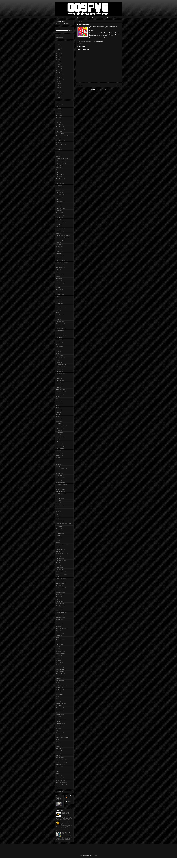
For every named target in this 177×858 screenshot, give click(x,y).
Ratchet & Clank (59, 549)
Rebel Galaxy (59, 551)
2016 (59, 63)
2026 (59, 44)
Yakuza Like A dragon (61, 782)
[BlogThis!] (98, 41)
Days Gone (58, 217)
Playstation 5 (59, 531)
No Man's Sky (59, 498)
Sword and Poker (60, 651)
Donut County (59, 255)
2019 (59, 57)
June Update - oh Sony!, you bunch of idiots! (59, 798)
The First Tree (59, 664)
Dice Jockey (58, 244)
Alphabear (58, 120)
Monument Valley (60, 482)
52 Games (58, 108)
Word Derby (58, 748)
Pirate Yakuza (59, 520)
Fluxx (57, 305)
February (59, 92)
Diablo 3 (58, 242)
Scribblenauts (59, 580)
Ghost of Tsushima (60, 337)
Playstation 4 (59, 528)
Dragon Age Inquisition (61, 260)
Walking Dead (59, 732)
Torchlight (58, 696)
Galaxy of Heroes (60, 323)
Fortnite (58, 310)
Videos (57, 728)
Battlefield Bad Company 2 (62, 158)
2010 (59, 97)
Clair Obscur (59, 185)
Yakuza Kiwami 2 (60, 780)
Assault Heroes (59, 138)
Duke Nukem (59, 274)
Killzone (58, 412)
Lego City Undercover (61, 425)
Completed (58, 192)
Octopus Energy (59, 37)
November (59, 76)
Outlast (57, 502)
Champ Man (59, 183)
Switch (57, 648)
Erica (57, 285)
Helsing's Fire (59, 380)
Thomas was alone (60, 676)
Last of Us (58, 421)
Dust (57, 276)
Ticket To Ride (59, 678)
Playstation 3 (59, 526)
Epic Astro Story (59, 283)
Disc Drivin (58, 246)
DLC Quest (58, 253)
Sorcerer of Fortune (60, 614)
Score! (57, 576)
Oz (56, 507)
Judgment (58, 409)
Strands (58, 642)
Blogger (95, 855)
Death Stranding (59, 228)
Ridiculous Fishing (60, 560)
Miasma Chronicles (60, 477)
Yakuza (57, 773)
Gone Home (58, 348)
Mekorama (58, 471)
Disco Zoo (58, 249)
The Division (59, 662)
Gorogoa (58, 351)
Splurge (58, 630)
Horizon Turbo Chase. (61, 389)
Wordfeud (58, 750)
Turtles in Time (59, 714)
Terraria (58, 660)
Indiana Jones (59, 394)
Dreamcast (58, 269)
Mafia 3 (57, 459)
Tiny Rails (58, 682)
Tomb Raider (59, 694)
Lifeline (57, 434)
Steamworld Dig (59, 639)
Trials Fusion (59, 710)
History (71, 17)
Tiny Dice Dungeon (60, 680)
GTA (57, 360)
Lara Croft (58, 419)
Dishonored (58, 251)
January (59, 94)
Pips (57, 518)
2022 (59, 51)
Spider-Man (58, 626)
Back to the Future (60, 144)
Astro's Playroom (60, 140)
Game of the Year (60, 328)
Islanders (58, 400)
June (58, 85)
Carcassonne (59, 174)
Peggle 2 (58, 511)
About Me (64, 17)
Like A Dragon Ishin (60, 437)
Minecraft (58, 480)
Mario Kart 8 (59, 464)
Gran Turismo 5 (59, 355)
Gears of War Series (60, 335)
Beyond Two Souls (60, 163)
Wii (56, 739)
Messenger (58, 473)
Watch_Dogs (59, 734)
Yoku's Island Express (61, 784)
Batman (58, 153)
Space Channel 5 (60, 617)
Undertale (58, 721)
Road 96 (58, 562)
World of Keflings (60, 764)
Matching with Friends (61, 468)
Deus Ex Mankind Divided (61, 237)
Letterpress (58, 432)
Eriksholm (58, 287)
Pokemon (58, 535)
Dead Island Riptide (60, 221)
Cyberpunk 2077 (59, 210)
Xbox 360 (58, 766)
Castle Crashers (59, 178)
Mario (57, 462)
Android (58, 122)
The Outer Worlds (60, 671)
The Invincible (59, 667)
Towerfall (58, 701)
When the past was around (62, 737)
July (58, 83)
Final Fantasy (59, 298)
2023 (59, 49)
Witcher (57, 744)
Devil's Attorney (59, 240)
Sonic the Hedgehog (60, 612)
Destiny (57, 233)
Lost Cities (58, 443)
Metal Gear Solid (59, 475)
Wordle (57, 753)
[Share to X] (99, 41)
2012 (59, 70)
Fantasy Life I (59, 294)
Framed (58, 317)
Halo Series (58, 371)
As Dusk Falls (59, 133)
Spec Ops (58, 621)
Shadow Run (59, 590)
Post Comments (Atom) (101, 89)
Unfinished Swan (59, 723)
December (59, 74)
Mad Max (58, 457)
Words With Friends (60, 759)
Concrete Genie (59, 194)
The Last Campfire (60, 669)
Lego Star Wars (59, 428)
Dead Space (59, 224)
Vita (57, 730)
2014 (59, 66)
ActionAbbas (59, 115)
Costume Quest (59, 201)
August (59, 81)
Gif (56, 344)
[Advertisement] (71, 848)
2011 (59, 72)
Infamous (58, 396)
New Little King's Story (61, 493)
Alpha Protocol (59, 117)
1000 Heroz (58, 104)
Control (57, 199)
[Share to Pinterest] (102, 41)
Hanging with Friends (60, 373)
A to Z (57, 113)
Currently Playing (60, 208)
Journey (58, 407)
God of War (58, 346)
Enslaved (58, 278)
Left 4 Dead (58, 423)
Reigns (57, 556)
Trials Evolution (59, 705)
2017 (59, 61)
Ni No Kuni (58, 496)
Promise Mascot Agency (61, 544)
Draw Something (59, 267)
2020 (59, 55)
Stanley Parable (59, 633)
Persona (58, 516)
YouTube (83, 17)
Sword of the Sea (60, 653)
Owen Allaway (59, 505)
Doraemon (58, 258)
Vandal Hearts (59, 725)
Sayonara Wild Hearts (61, 574)
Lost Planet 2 (59, 450)
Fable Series (59, 289)
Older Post (118, 85)
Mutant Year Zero (60, 489)
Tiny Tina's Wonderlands (61, 685)
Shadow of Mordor (60, 587)
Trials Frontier (59, 707)
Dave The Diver (59, 215)
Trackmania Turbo (60, 703)
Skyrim (57, 599)
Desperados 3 (59, 231)
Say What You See (60, 571)
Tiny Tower (58, 687)
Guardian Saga (59, 362)
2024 (59, 47)
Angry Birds (58, 124)
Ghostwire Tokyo (59, 341)
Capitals (58, 172)
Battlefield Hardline (60, 160)
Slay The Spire (59, 603)
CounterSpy (58, 203)
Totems (57, 698)
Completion (98, 17)
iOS (57, 398)
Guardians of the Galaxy (61, 364)
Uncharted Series (60, 719)
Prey (57, 542)
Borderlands (58, 165)
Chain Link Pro (59, 181)
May (58, 87)
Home (58, 17)
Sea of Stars (59, 585)
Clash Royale (59, 190)
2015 (59, 64)
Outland (58, 500)
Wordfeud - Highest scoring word (66, 833)
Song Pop (58, 610)
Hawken (58, 375)
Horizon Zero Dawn (60, 391)
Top (77, 17)
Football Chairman (60, 308)
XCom (57, 768)
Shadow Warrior (59, 592)
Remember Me (59, 558)
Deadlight (58, 226)
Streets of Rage (59, 644)
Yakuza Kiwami (59, 778)
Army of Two (59, 131)
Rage (57, 546)
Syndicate (58, 655)
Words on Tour (59, 757)
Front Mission (59, 321)
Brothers (58, 169)
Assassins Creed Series (61, 135)
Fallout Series (59, 292)
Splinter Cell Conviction (61, 628)
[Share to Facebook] (100, 41)
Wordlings (58, 755)
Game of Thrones (60, 330)
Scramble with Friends (61, 578)
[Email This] (97, 41)
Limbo (57, 439)
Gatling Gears (59, 332)
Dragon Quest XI (59, 264)
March (58, 91)
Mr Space (58, 486)
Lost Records (59, 452)
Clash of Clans (59, 187)
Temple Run (58, 657)
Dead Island (58, 219)
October (59, 77)
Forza (57, 312)
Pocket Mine (59, 533)
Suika (57, 646)
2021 (59, 53)
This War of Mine (60, 673)
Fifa (57, 296)
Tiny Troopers (59, 689)
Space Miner (59, 619)
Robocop (58, 565)
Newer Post (80, 85)
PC (56, 509)
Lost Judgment (59, 448)
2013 (59, 68)
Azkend (57, 142)
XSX (57, 771)
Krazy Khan (69, 798)
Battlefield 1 (58, 156)
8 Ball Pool (58, 110)
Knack (57, 416)
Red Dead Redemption (61, 553)
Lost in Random (59, 446)
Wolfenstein (58, 746)
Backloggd (106, 17)
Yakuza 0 (58, 775)
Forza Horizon (59, 314)
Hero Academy (59, 382)
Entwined (58, 280)
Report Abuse (59, 791)
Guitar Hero (58, 369)
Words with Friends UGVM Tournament (66, 813)
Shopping (90, 17)
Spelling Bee (59, 623)
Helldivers (58, 378)
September (59, 79)
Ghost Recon (59, 339)
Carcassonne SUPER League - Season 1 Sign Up (65, 823)
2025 (59, 46)
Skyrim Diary (59, 601)
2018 (59, 59)
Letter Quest (59, 430)
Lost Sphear (58, 455)
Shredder (58, 596)
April (58, 89)
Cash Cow (58, 176)
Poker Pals (58, 537)
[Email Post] (94, 41)
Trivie (57, 712)
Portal (57, 540)
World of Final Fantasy (61, 762)
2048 (57, 106)
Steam (57, 637)
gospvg (81, 43)
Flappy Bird (58, 303)
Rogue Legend (59, 569)
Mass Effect (58, 466)
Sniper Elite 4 (59, 608)
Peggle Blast (59, 514)
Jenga (57, 405)
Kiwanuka (58, 414)
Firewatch (58, 301)
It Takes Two (59, 403)
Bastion (57, 151)
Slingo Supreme (59, 605)
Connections (59, 197)
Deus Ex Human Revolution (62, 235)
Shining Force (59, 594)
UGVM (57, 716)
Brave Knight (59, 167)
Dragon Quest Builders (61, 262)
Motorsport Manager (60, 484)
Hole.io (57, 387)
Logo (57, 441)
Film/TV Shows (115, 17)
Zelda (57, 787)
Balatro (57, 147)
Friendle (58, 319)
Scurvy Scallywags (60, 583)
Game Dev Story (59, 326)
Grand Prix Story (59, 357)
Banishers (58, 149)
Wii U (57, 741)
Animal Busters (59, 126)
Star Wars (58, 635)
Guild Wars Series (60, 366)
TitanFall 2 (58, 691)
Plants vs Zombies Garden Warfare (63, 523)
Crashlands (58, 206)
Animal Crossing (59, 129)
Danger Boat (59, 212)
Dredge (57, 271)
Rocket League (59, 567)
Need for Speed (59, 491)
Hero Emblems (59, 385)
